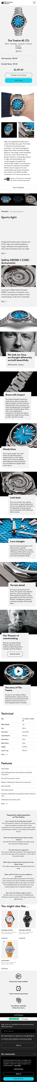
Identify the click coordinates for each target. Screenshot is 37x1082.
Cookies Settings (18, 1069)
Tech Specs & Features (16, 211)
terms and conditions (11, 1039)
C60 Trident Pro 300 (6, 930)
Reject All (18, 1073)
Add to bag (18, 80)
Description (5, 211)
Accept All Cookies (18, 1078)
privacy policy (27, 1039)
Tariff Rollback (18, 1015)
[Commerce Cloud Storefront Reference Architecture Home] (7, 3)
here (25, 897)
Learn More (17, 1065)
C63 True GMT (5, 960)
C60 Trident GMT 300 (25, 930)
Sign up (18, 1045)
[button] (4, 253)
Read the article (15, 654)
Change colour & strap (18, 75)
